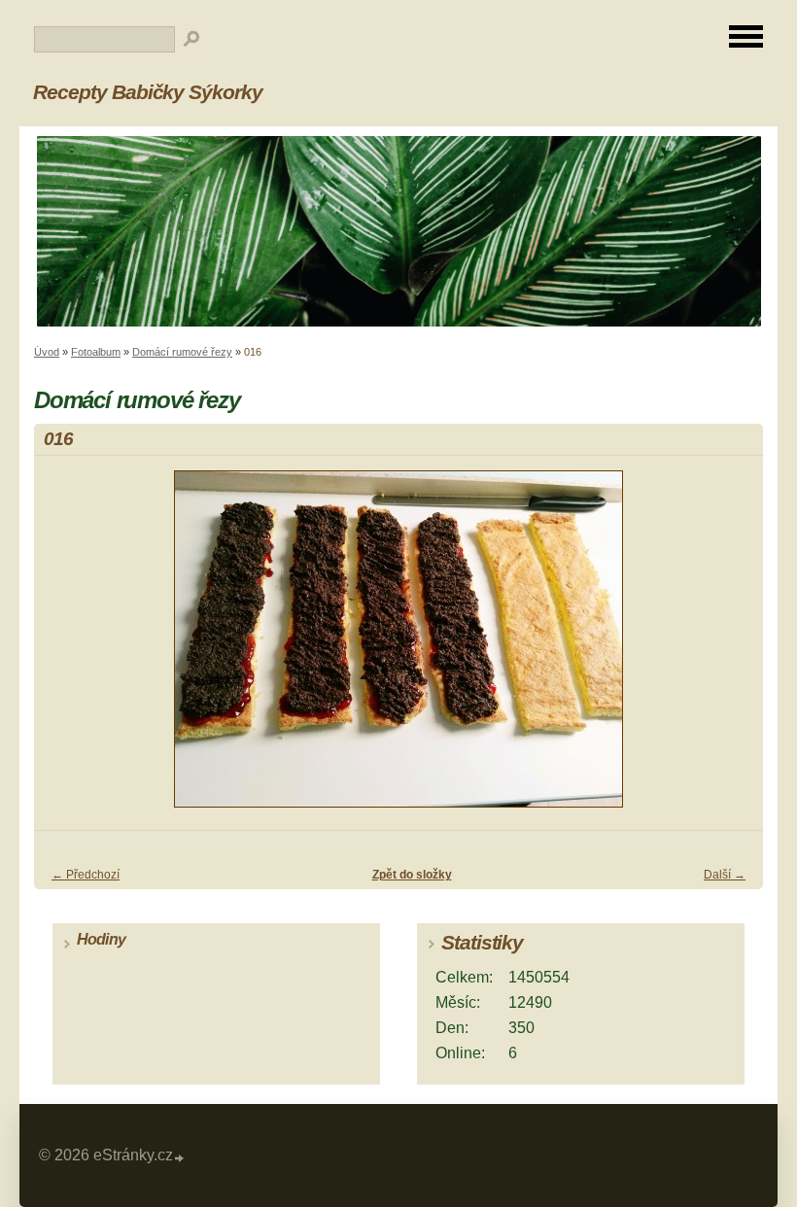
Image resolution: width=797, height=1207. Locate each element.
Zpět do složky (412, 874)
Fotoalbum (96, 352)
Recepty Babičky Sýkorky (147, 92)
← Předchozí (86, 874)
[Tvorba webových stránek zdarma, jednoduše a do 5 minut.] (180, 1158)
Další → (724, 874)
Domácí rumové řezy (182, 352)
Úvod (46, 352)
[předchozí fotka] (65, 648)
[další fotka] (731, 648)
